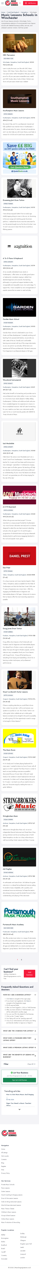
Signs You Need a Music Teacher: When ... (18, 1104)
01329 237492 (8, 753)
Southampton (7, 118)
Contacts (3, 1159)
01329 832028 (8, 323)
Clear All (30, 1064)
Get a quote (5, 1156)
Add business (30, 973)
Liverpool (23, 1254)
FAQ (2, 1170)
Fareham (5, 636)
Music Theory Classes (7, 1209)
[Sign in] (20, 3)
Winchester (6, 62)
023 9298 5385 (8, 928)
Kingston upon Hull (26, 1244)
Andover (5, 823)
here (11, 999)
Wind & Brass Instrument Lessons (11, 1205)
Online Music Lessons (7, 1219)
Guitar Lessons (5, 1191)
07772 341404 (8, 695)
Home (3, 1149)
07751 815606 (8, 571)
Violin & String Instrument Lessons (11, 1202)
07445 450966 (8, 872)
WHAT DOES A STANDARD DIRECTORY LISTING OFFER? (17, 1039)
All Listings (4, 1153)
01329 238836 (8, 632)
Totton (5, 575)
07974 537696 (8, 510)
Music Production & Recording (10, 1222)
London (22, 1258)
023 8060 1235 (8, 59)
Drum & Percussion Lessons (9, 1198)
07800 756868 (8, 204)
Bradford (4, 1245)
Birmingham (5, 1238)
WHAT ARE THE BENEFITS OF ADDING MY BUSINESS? (18, 1056)
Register (3, 1166)
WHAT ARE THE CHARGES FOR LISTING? (18, 1031)
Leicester (22, 1251)
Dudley (22, 1233)
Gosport (5, 699)
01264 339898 (8, 820)
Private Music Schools (7, 1185)
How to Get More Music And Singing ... (20, 1095)
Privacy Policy (5, 1173)
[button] (34, 1064)
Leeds (22, 1247)
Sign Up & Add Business (19, 1080)
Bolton (3, 1242)
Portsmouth (6, 932)
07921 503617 (8, 383)
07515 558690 (8, 114)
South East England (23, 62)
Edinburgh (23, 1237)
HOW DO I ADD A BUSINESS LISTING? (17, 995)
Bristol (3, 1248)
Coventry (4, 1255)
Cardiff (3, 1252)
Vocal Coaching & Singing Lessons (11, 1195)
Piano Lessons (5, 1188)
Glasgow (23, 1240)
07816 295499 (8, 262)
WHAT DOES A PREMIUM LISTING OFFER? (18, 1047)
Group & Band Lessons (8, 1215)
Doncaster (4, 1259)
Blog (2, 1163)
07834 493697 (8, 447)
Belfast (3, 1235)
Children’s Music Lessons (8, 1212)
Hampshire (13, 62)
